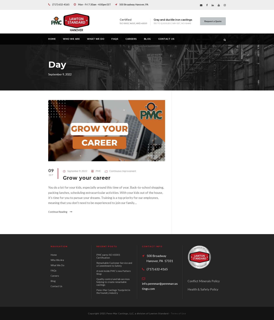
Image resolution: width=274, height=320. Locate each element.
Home (52, 38)
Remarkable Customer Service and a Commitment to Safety (114, 264)
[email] (201, 5)
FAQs (114, 38)
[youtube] (219, 5)
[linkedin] (213, 5)
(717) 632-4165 (60, 4)
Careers (131, 38)
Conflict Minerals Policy (204, 281)
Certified (125, 19)
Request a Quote (213, 21)
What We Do (95, 38)
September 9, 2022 (77, 171)
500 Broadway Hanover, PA (133, 4)
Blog (147, 38)
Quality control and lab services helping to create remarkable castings (113, 282)
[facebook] (207, 5)
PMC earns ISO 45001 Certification (108, 256)
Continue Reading (57, 211)
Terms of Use (178, 313)
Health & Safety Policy (203, 289)
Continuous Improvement (122, 171)
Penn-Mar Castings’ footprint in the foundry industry (113, 291)
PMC (98, 171)
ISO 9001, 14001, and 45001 (133, 23)
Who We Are (71, 38)
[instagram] (225, 5)
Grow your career (87, 178)
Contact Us (166, 38)
